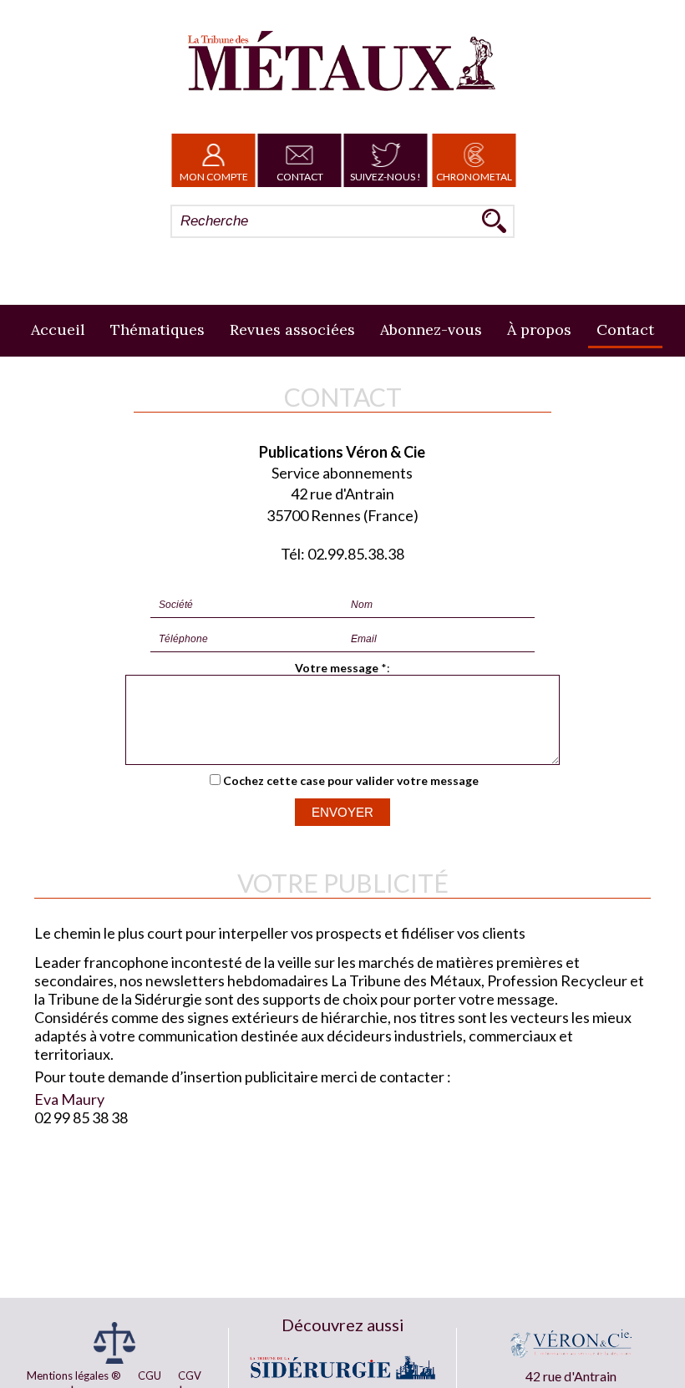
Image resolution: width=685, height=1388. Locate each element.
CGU (149, 1375)
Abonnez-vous (431, 329)
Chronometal (474, 176)
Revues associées (292, 329)
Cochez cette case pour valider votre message (351, 780)
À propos (539, 329)
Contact (300, 176)
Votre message (336, 668)
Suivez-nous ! (385, 176)
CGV (189, 1375)
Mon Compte (214, 176)
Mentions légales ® (74, 1375)
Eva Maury (69, 1099)
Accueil (58, 329)
